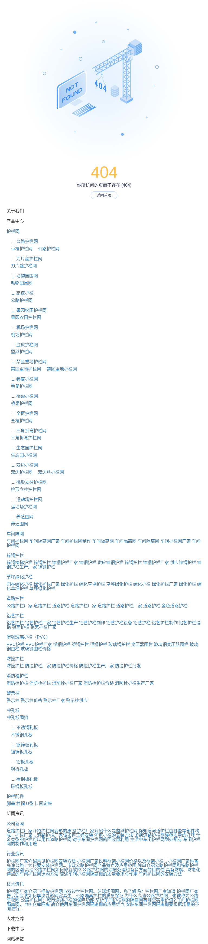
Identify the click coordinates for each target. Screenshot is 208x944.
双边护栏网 (19, 472)
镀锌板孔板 (19, 752)
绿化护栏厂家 (47, 584)
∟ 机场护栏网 (22, 327)
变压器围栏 (142, 644)
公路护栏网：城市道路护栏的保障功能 (57, 900)
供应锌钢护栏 (110, 562)
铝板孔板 (17, 769)
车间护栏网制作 (76, 541)
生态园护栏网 (21, 455)
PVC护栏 (15, 644)
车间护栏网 (17, 541)
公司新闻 (15, 823)
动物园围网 (19, 283)
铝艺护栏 (15, 615)
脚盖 (10, 803)
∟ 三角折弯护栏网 (26, 430)
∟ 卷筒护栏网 (22, 379)
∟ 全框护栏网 (22, 413)
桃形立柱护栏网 (23, 489)
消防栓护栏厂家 (67, 683)
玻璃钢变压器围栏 (171, 644)
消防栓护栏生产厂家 (134, 683)
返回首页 (104, 195)
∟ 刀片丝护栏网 (24, 258)
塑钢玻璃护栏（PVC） (28, 637)
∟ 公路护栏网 (22, 241)
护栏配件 (15, 796)
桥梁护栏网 (19, 403)
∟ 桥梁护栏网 (22, 396)
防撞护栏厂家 (38, 666)
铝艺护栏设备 (119, 622)
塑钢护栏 (61, 644)
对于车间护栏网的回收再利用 (101, 839)
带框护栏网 (19, 248)
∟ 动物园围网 (22, 275)
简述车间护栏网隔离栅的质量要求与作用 (99, 874)
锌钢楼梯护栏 (19, 562)
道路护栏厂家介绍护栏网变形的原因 (41, 831)
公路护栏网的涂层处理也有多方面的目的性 (123, 869)
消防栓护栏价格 (98, 683)
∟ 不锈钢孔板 (22, 727)
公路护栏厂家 (19, 605)
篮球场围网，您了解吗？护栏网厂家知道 (137, 891)
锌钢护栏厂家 (65, 562)
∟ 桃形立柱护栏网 (26, 482)
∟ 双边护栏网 (22, 465)
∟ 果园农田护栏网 (26, 310)
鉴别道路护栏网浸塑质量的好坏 (164, 835)
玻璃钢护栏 (119, 644)
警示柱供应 (77, 700)
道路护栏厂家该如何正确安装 (65, 835)
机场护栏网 (19, 334)
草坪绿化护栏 (19, 577)
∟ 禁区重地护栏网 (26, 361)
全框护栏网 (19, 420)
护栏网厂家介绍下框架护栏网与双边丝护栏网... (51, 891)
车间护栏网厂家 (175, 541)
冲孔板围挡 (17, 717)
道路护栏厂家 (83, 605)
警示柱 (13, 693)
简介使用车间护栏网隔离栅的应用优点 (88, 904)
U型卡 (32, 803)
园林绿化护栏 (19, 584)
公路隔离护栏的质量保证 (99, 895)
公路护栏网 (47, 248)
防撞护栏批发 (128, 666)
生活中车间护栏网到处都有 (156, 839)
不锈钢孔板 (19, 734)
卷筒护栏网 (19, 386)
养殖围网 (17, 523)
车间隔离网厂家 (44, 541)
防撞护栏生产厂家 (96, 666)
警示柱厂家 (54, 700)
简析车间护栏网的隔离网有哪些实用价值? (135, 900)
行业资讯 (15, 853)
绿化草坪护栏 (92, 584)
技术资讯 (15, 884)
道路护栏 (15, 598)
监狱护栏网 (19, 351)
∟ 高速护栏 (20, 293)
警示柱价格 (31, 700)
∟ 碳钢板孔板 (22, 779)
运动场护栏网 (21, 506)
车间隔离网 (103, 541)
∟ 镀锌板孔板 (22, 744)
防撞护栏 (15, 658)
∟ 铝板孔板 (20, 762)
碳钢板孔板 (19, 786)
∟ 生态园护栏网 (24, 447)
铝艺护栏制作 (92, 622)
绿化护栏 (69, 584)
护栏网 (13, 231)
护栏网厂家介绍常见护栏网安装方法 (41, 861)
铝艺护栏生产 (65, 622)
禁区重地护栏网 (23, 369)
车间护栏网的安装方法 (160, 874)
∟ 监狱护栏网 (22, 344)
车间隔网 (15, 534)
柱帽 (20, 803)
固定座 (45, 803)
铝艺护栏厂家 (38, 622)
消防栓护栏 (17, 676)
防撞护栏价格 (65, 666)
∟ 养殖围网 (20, 516)
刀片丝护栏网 (21, 265)
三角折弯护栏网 (23, 437)
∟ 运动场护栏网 (24, 499)
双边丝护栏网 (49, 472)
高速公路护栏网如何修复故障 (53, 869)
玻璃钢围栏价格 (36, 648)
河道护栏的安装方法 (113, 835)
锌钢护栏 (15, 555)
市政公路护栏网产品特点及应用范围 (101, 865)
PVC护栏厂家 (38, 644)
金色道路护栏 (174, 605)
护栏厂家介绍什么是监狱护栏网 (107, 831)
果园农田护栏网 (23, 317)
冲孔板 (13, 710)
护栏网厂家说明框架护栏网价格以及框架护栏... (122, 861)
